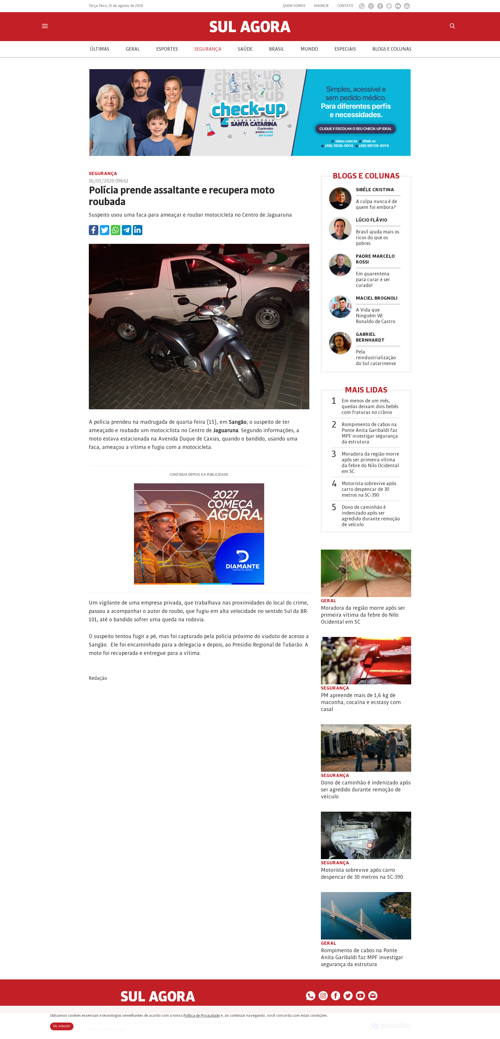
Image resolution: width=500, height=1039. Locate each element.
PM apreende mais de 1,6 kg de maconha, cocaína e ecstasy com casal (361, 702)
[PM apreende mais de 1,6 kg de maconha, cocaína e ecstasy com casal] (366, 660)
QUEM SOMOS (294, 6)
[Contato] (407, 7)
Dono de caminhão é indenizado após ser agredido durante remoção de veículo (371, 516)
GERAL (133, 49)
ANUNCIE (321, 6)
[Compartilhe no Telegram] (126, 230)
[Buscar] (452, 26)
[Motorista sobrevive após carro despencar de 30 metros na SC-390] (366, 835)
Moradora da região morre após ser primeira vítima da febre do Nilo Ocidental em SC (370, 463)
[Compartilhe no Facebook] (93, 230)
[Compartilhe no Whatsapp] (115, 230)
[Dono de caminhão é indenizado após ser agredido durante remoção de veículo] (366, 748)
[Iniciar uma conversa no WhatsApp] (362, 7)
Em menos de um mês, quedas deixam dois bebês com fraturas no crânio (370, 406)
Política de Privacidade (201, 1016)
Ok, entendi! (62, 1026)
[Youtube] (398, 7)
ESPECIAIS (345, 49)
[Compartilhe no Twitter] (104, 230)
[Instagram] (371, 7)
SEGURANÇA (207, 49)
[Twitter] (389, 7)
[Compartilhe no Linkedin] (137, 230)
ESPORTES (167, 49)
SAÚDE (245, 49)
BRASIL (276, 49)
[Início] (250, 31)
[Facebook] (380, 7)
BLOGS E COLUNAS (391, 49)
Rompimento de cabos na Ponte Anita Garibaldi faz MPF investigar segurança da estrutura (370, 433)
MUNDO (309, 49)
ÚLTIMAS (99, 49)
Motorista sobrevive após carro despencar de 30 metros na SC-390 (369, 489)
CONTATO (345, 6)
